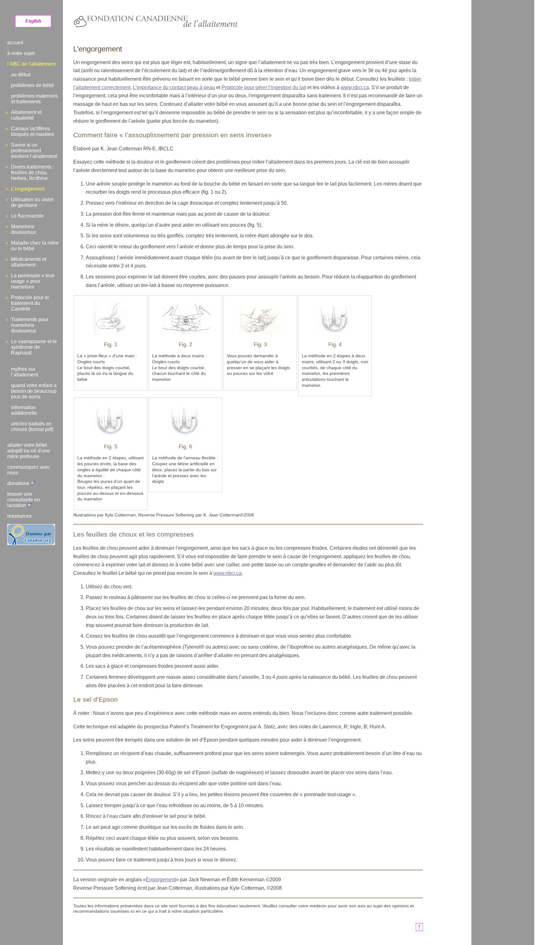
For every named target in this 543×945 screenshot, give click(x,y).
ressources (19, 516)
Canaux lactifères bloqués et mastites (32, 131)
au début (20, 74)
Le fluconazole (27, 216)
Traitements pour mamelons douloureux (29, 325)
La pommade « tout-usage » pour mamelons (33, 281)
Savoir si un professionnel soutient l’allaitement (34, 150)
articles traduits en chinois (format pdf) (32, 426)
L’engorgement (27, 189)
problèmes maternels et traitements (34, 98)
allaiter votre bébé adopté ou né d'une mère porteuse (28, 450)
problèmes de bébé (32, 85)
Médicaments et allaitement (28, 261)
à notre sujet (21, 53)
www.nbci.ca (355, 87)
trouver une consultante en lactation (23, 499)
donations (18, 483)
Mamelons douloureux (23, 229)
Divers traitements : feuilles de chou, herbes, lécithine (32, 172)
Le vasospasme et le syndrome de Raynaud (34, 347)
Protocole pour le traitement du (30, 303)
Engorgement (161, 879)
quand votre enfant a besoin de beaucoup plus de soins (34, 391)
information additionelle (24, 410)
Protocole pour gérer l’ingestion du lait (264, 87)
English (33, 21)
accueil (15, 42)
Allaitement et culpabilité (26, 115)
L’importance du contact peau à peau (174, 87)
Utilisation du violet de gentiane (32, 202)
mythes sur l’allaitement (24, 371)
